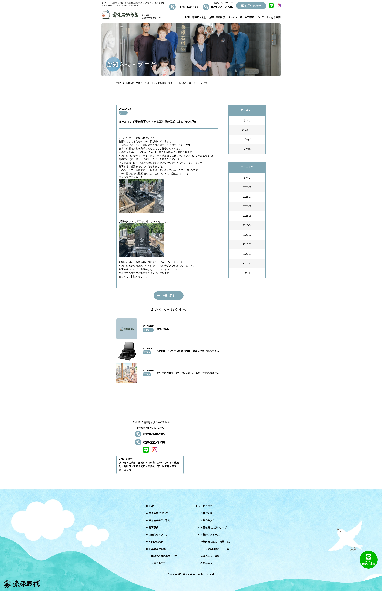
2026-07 (247, 196)
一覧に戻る (169, 295)
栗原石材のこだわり (159, 520)
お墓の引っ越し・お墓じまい (215, 541)
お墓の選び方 (158, 563)
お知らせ (247, 130)
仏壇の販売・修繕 (210, 556)
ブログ (260, 17)
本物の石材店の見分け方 (164, 556)
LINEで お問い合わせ (368, 562)
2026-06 (247, 206)
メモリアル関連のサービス (214, 549)
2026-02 (247, 244)
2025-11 (247, 273)
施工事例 (249, 17)
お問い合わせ (252, 5)
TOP (187, 17)
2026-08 (247, 187)
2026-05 (247, 216)
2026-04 (247, 225)
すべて (247, 120)
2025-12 (247, 263)
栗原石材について (158, 513)
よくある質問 (273, 17)
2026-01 (247, 254)
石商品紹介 (206, 563)
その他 (247, 149)
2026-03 (247, 235)
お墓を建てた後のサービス (214, 527)
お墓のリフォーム (210, 534)
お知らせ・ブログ (134, 83)
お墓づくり (206, 513)
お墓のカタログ (208, 520)
